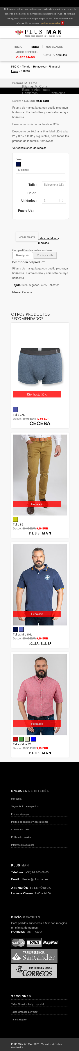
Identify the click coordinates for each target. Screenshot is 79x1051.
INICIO (18, 46)
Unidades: (29, 200)
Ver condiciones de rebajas (29, 148)
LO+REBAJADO (25, 57)
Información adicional (22, 844)
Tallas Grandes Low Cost (24, 1011)
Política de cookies (21, 837)
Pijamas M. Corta (34, 86)
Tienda (26, 66)
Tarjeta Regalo (19, 1019)
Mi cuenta (16, 798)
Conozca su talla (20, 829)
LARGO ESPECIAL (26, 52)
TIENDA (34, 46)
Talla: (33, 184)
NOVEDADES (54, 46)
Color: (32, 193)
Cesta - (48, 55)
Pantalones (57, 92)
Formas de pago (20, 814)
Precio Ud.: (26, 210)
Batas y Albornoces (36, 89)
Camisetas (30, 92)
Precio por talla (45, 255)
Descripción (22, 255)
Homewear (39, 66)
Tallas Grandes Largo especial (27, 1004)
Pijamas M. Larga (24, 82)
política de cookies (50, 23)
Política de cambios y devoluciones (29, 821)
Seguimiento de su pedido (24, 806)
